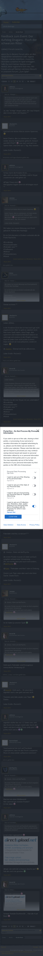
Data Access (21, 525)
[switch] (34, 478)
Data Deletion (8, 525)
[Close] (38, 431)
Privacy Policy (34, 525)
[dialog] (21, 478)
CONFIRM (13, 517)
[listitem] (21, 472)
